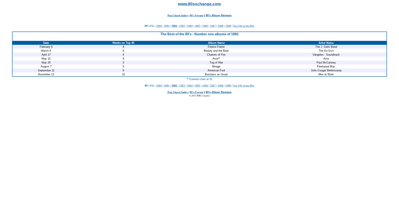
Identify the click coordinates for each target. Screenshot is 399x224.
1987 (213, 25)
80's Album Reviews (219, 15)
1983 (182, 25)
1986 (205, 25)
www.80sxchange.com (199, 4)
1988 (220, 25)
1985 (197, 25)
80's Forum (196, 15)
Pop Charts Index (177, 15)
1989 (228, 25)
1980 (159, 25)
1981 (167, 25)
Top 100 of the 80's (243, 25)
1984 (190, 25)
